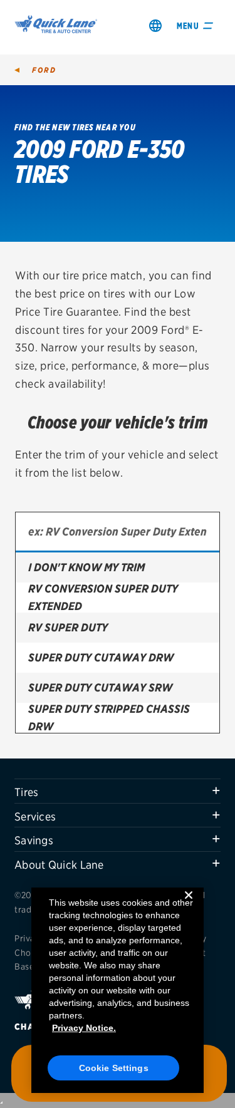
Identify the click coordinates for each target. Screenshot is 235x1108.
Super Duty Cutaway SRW (100, 687)
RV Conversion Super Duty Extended (103, 597)
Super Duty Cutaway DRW (101, 657)
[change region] (155, 25)
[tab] (117, 791)
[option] (117, 567)
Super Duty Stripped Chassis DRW (109, 717)
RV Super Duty (68, 627)
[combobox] (117, 532)
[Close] (188, 905)
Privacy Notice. (84, 1028)
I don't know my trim (86, 567)
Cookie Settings (114, 1068)
